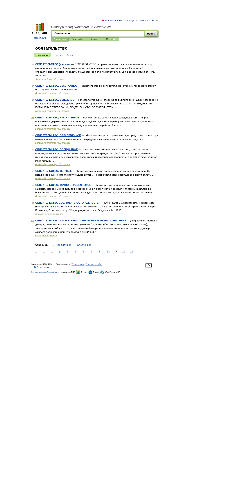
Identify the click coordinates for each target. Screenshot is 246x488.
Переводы (77, 39)
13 (131, 251)
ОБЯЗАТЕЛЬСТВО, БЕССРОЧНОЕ (56, 85)
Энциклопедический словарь (50, 79)
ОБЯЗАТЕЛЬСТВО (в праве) (53, 64)
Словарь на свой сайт (137, 20)
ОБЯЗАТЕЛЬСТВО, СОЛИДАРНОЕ (56, 149)
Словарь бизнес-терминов (49, 214)
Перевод (58, 55)
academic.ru (40, 38)
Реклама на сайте (94, 264)
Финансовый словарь (46, 235)
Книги (94, 39)
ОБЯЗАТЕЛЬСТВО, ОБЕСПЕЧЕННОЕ (58, 135)
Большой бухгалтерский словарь (52, 93)
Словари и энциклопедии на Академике (81, 27)
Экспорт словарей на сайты (44, 272)
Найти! (151, 33)
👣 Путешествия (41, 267)
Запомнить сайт (113, 20)
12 (123, 251)
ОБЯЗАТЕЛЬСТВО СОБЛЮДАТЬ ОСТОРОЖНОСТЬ (67, 202)
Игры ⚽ (110, 39)
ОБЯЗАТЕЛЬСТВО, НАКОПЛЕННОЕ (57, 117)
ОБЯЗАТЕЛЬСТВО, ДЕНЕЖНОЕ (54, 99)
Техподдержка (77, 264)
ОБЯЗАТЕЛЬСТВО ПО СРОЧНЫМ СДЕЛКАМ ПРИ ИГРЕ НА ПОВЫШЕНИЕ (80, 220)
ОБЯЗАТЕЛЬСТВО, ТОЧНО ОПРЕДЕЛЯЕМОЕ (63, 185)
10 (108, 251)
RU (153, 20)
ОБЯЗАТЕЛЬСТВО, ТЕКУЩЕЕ (53, 170)
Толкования (60, 39)
